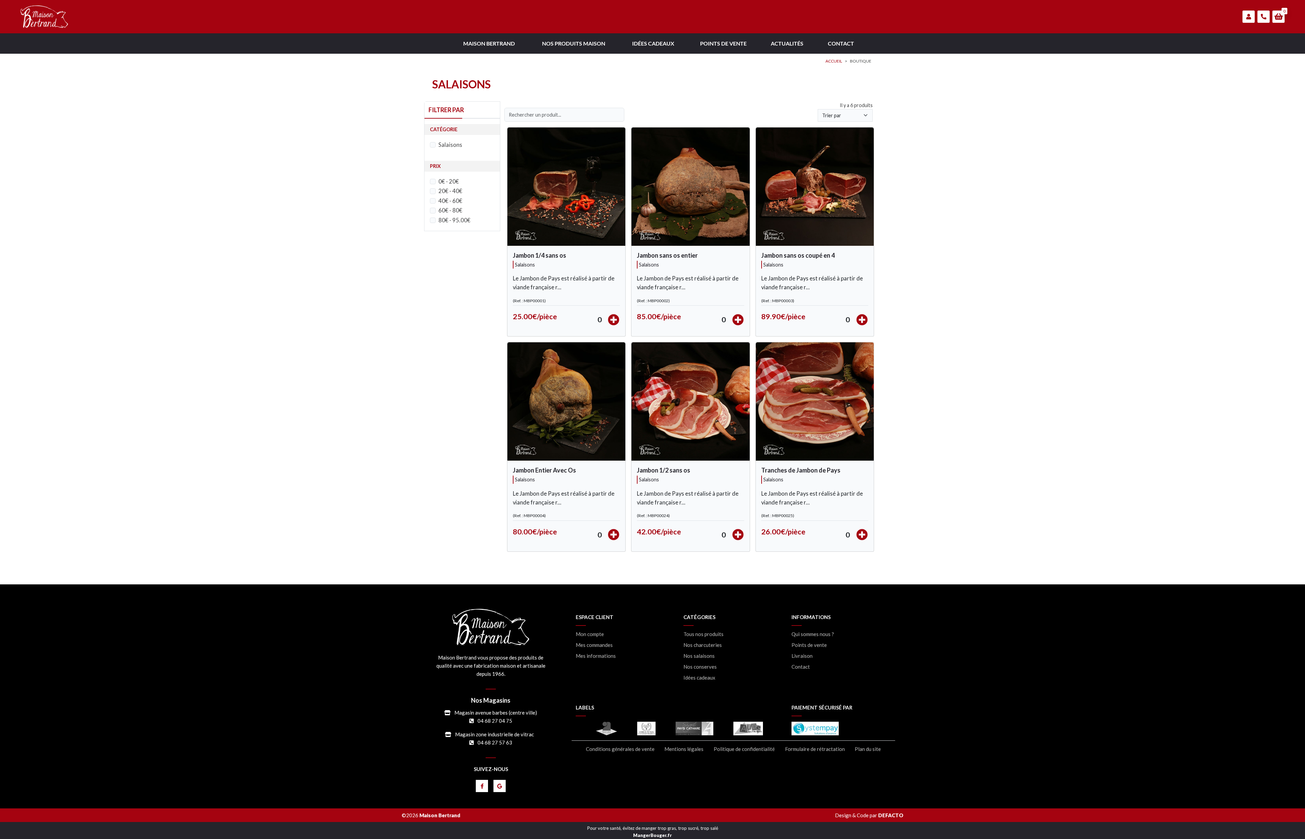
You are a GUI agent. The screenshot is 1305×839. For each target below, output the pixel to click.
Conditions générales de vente (620, 749)
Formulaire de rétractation (815, 749)
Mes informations (596, 656)
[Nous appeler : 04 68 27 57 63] (1263, 17)
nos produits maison (573, 43)
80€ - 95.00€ (454, 220)
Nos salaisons (699, 656)
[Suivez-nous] (482, 786)
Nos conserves (700, 667)
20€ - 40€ (450, 191)
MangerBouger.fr (652, 835)
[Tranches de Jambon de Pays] (815, 401)
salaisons (525, 265)
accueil (833, 61)
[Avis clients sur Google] (499, 786)
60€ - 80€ (450, 210)
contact (841, 43)
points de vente (723, 43)
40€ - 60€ (450, 201)
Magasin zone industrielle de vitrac (494, 734)
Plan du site (868, 749)
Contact (800, 667)
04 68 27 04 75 (494, 721)
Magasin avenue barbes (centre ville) (495, 712)
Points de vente (809, 645)
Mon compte (590, 634)
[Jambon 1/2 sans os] (690, 401)
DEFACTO (890, 815)
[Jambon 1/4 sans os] (566, 186)
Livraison (802, 656)
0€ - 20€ (448, 181)
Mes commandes (594, 645)
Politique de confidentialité (744, 749)
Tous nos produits (703, 634)
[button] (1278, 17)
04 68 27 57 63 (494, 742)
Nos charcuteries (702, 645)
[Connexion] (1248, 17)
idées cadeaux (653, 43)
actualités (787, 43)
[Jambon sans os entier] (690, 186)
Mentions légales (683, 749)
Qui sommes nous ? (812, 634)
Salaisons (450, 144)
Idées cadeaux (699, 678)
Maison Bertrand (489, 43)
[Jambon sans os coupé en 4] (815, 186)
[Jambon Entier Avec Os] (566, 401)
